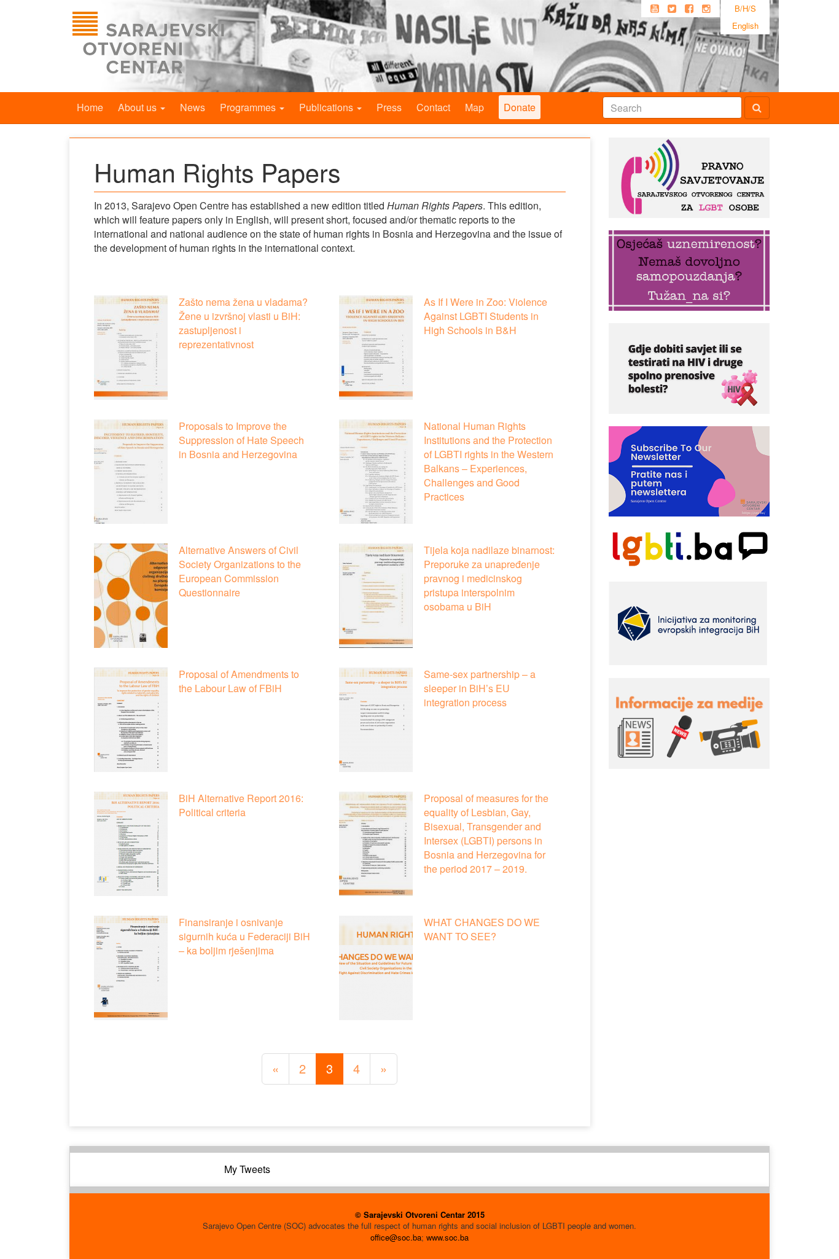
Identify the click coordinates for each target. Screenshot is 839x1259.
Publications (327, 107)
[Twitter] (672, 8)
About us (138, 107)
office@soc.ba (395, 1237)
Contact (433, 107)
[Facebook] (689, 8)
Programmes (249, 107)
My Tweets (247, 1169)
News (192, 107)
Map (474, 107)
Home (90, 107)
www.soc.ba (447, 1237)
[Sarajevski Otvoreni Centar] (173, 46)
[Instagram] (706, 8)
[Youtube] (654, 8)
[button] (131, 347)
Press (389, 107)
